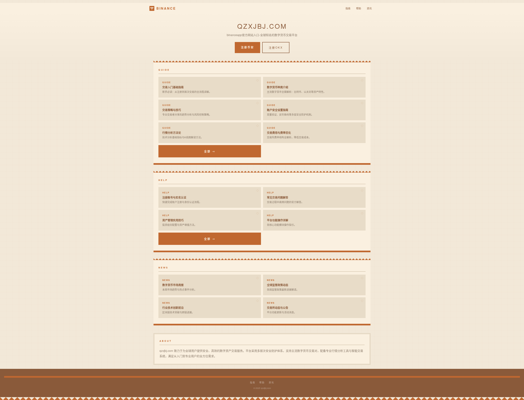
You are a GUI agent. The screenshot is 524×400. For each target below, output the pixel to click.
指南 (348, 8)
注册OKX (276, 47)
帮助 (358, 8)
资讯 (369, 8)
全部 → (209, 151)
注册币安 (247, 47)
